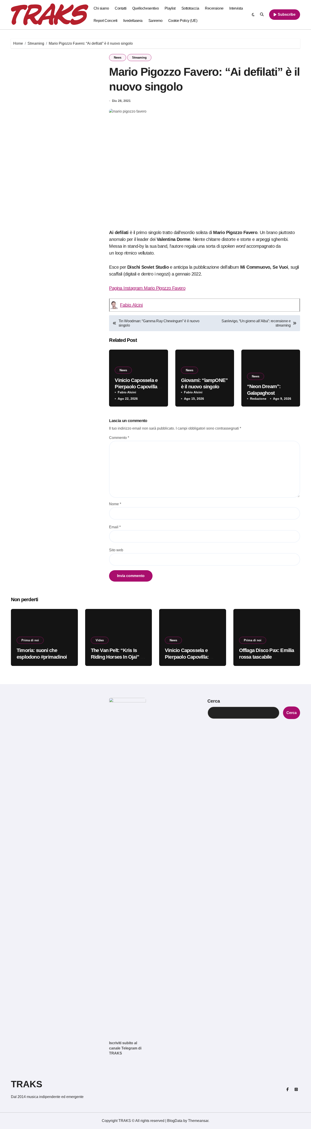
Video (100, 640)
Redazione (258, 398)
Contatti (120, 8)
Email (115, 527)
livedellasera (133, 21)
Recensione (214, 8)
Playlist (170, 8)
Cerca (213, 701)
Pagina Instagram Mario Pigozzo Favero (147, 288)
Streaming (139, 57)
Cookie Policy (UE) (182, 21)
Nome (115, 504)
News (117, 57)
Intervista (236, 8)
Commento (119, 438)
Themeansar (198, 1121)
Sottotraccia (190, 8)
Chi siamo (101, 8)
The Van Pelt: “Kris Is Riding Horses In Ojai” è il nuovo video (117, 656)
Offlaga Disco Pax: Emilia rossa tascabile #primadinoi (266, 656)
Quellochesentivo (145, 8)
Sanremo (155, 21)
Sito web (116, 550)
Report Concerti (105, 21)
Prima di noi (30, 640)
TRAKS (26, 1084)
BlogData (174, 1121)
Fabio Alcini (131, 304)
